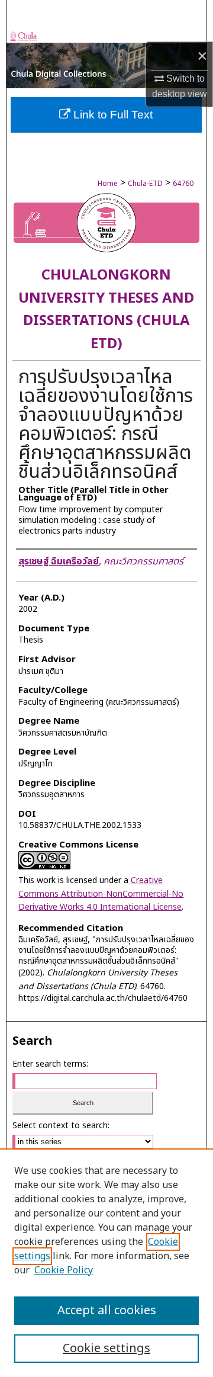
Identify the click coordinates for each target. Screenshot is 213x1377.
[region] (106, 1262)
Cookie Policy (63, 1270)
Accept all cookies (106, 1311)
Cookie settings (106, 1348)
